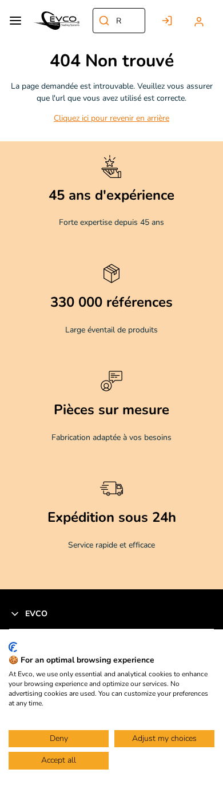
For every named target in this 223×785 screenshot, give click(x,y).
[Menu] (15, 21)
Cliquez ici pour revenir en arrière (111, 118)
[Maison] (57, 20)
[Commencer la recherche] (104, 20)
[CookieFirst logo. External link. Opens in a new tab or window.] (13, 647)
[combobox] (119, 20)
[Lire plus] (111, 247)
